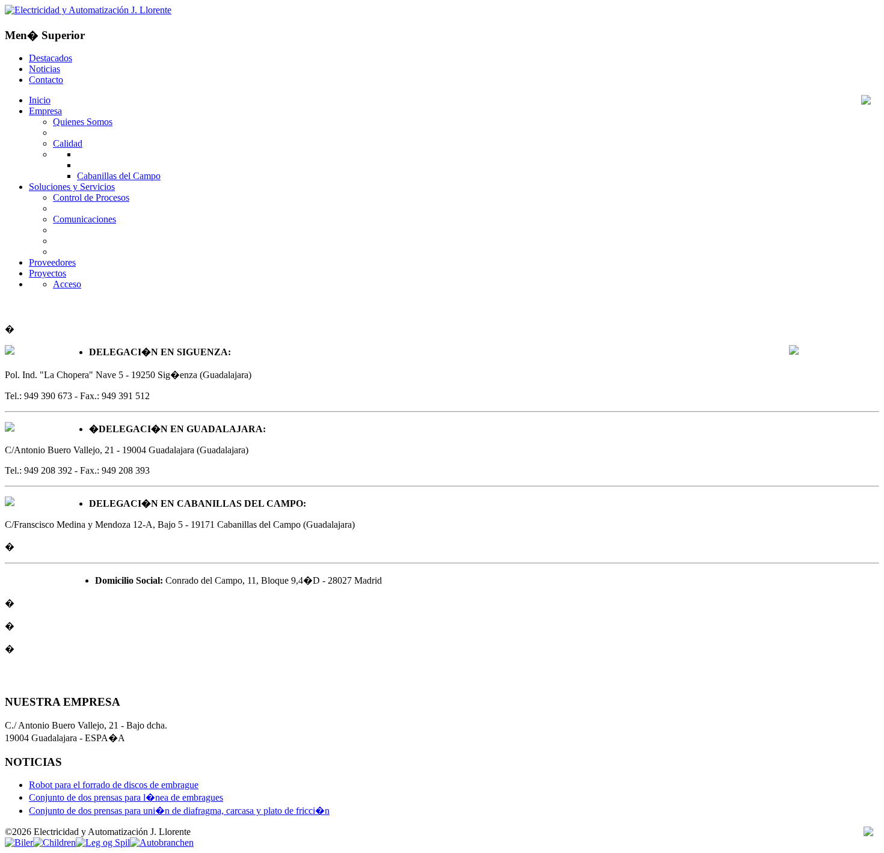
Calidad (67, 143)
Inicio (40, 100)
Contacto (46, 80)
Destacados (50, 58)
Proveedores (52, 262)
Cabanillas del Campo (119, 176)
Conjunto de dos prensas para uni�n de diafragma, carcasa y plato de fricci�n (179, 811)
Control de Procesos (91, 197)
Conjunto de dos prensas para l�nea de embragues (126, 797)
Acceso (67, 284)
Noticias (44, 69)
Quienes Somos (82, 122)
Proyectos (47, 273)
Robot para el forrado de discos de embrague (113, 785)
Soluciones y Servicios (72, 187)
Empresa (45, 111)
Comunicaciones (84, 219)
